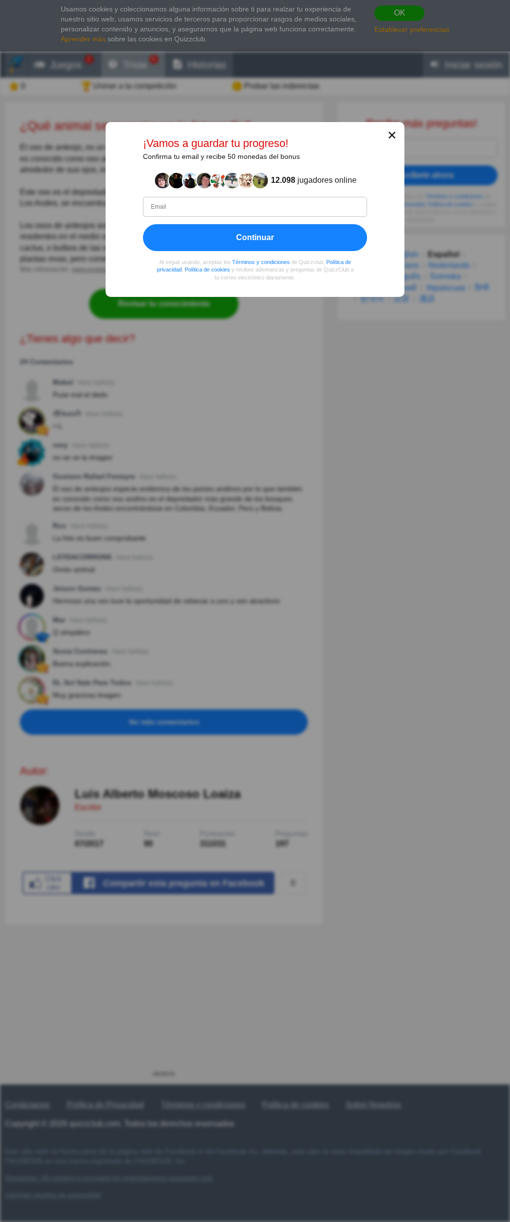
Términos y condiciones (261, 262)
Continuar (255, 237)
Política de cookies (207, 270)
